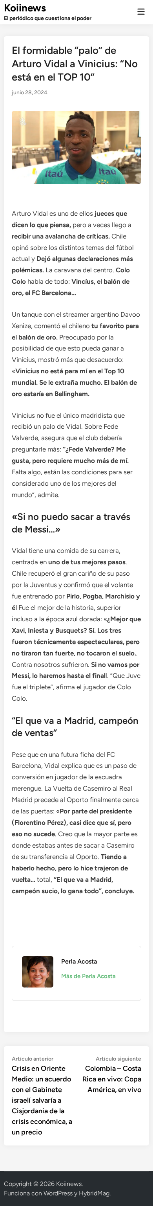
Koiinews (25, 8)
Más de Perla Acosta (88, 976)
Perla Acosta (79, 961)
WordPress (58, 1193)
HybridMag (94, 1193)
